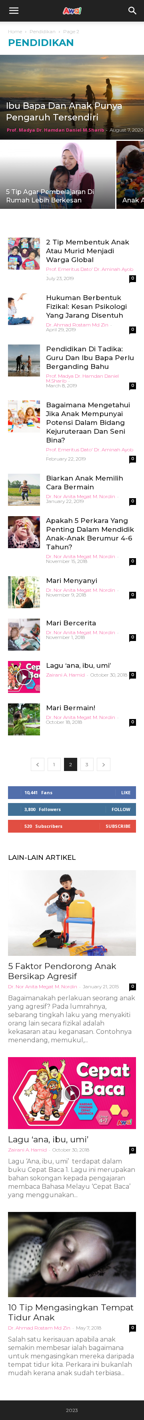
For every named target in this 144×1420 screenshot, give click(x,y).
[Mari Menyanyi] (24, 592)
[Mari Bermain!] (24, 719)
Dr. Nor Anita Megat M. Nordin (80, 496)
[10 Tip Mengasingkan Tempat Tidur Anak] (72, 1254)
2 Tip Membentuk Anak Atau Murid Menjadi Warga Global (87, 251)
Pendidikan (43, 31)
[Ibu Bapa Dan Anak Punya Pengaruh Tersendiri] (72, 97)
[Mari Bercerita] (24, 635)
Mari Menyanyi (71, 581)
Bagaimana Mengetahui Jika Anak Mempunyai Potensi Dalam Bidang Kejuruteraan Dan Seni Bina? (88, 422)
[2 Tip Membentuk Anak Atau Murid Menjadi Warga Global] (24, 254)
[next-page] (103, 764)
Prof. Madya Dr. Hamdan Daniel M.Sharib (55, 130)
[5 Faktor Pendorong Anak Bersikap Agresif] (72, 912)
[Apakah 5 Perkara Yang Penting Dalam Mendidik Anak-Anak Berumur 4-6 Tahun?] (24, 532)
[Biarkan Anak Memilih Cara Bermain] (24, 490)
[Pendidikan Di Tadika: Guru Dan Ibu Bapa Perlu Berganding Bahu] (24, 360)
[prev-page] (37, 764)
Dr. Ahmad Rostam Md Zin (77, 325)
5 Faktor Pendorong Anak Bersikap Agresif (62, 971)
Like (125, 792)
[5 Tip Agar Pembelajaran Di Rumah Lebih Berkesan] (57, 179)
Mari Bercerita (71, 623)
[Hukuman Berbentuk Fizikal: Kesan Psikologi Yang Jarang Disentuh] (24, 309)
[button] (133, 11)
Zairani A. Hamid (65, 675)
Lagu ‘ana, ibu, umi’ (78, 665)
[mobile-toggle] (13, 11)
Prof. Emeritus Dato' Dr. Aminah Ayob (89, 269)
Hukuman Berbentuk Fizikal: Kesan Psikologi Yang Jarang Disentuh (86, 306)
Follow (121, 809)
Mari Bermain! (70, 708)
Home (15, 31)
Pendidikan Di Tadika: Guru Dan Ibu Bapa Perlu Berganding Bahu (90, 358)
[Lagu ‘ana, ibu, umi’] (24, 677)
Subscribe (118, 826)
